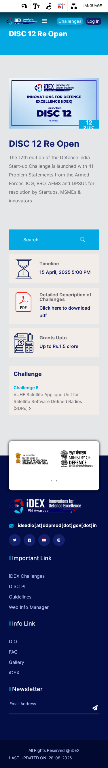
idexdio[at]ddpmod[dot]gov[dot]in (57, 525)
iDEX (14, 672)
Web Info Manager (29, 607)
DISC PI (17, 586)
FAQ (13, 652)
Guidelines (20, 597)
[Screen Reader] (49, 6)
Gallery (16, 662)
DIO (13, 641)
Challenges (70, 21)
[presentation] (52, 480)
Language (92, 6)
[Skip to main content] (24, 6)
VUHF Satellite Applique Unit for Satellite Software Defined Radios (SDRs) (48, 398)
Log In (93, 21)
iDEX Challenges (27, 576)
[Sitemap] (73, 6)
